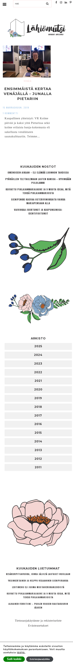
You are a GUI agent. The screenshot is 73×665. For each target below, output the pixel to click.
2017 (38, 415)
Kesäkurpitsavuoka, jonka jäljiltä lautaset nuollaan (38, 573)
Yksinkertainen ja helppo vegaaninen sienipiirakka (38, 580)
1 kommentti (10, 113)
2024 (38, 355)
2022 (38, 372)
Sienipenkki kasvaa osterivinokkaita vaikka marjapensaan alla (38, 201)
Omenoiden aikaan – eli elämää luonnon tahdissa (38, 172)
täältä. (21, 652)
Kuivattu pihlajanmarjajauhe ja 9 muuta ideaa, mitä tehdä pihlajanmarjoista (38, 191)
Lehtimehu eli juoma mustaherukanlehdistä (38, 587)
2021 (38, 380)
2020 (38, 389)
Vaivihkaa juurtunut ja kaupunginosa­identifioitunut (38, 211)
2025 (38, 346)
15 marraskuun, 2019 (16, 107)
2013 (38, 450)
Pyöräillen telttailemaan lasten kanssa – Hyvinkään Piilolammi (38, 181)
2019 (38, 398)
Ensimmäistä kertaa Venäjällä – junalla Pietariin (28, 94)
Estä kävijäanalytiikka (40, 659)
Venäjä (28, 80)
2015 (38, 432)
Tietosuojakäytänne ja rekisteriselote (38, 620)
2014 (38, 441)
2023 (38, 363)
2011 (38, 467)
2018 (38, 407)
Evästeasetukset (38, 625)
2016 (38, 424)
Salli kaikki (14, 659)
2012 (38, 458)
